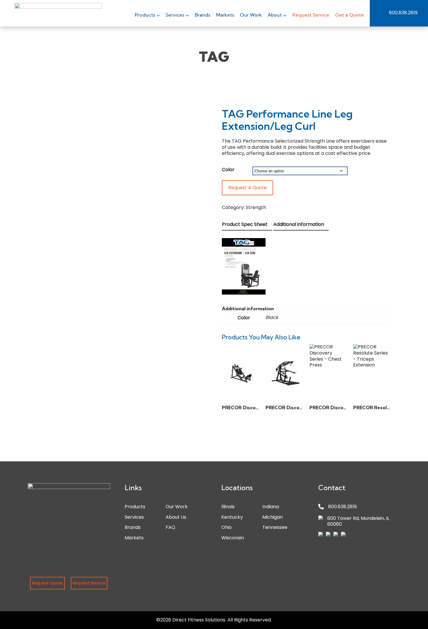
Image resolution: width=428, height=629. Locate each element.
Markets (225, 15)
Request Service (310, 15)
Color (228, 169)
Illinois (228, 506)
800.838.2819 (403, 13)
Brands (202, 15)
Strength (256, 207)
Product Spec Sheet (245, 224)
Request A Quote (247, 187)
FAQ (170, 527)
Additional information (298, 224)
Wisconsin (232, 537)
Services (175, 15)
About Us (176, 517)
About (275, 15)
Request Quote (47, 583)
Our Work (251, 15)
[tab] (247, 225)
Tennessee (274, 527)
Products (145, 15)
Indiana (270, 506)
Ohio (226, 527)
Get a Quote (349, 15)
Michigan (272, 517)
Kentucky (232, 517)
